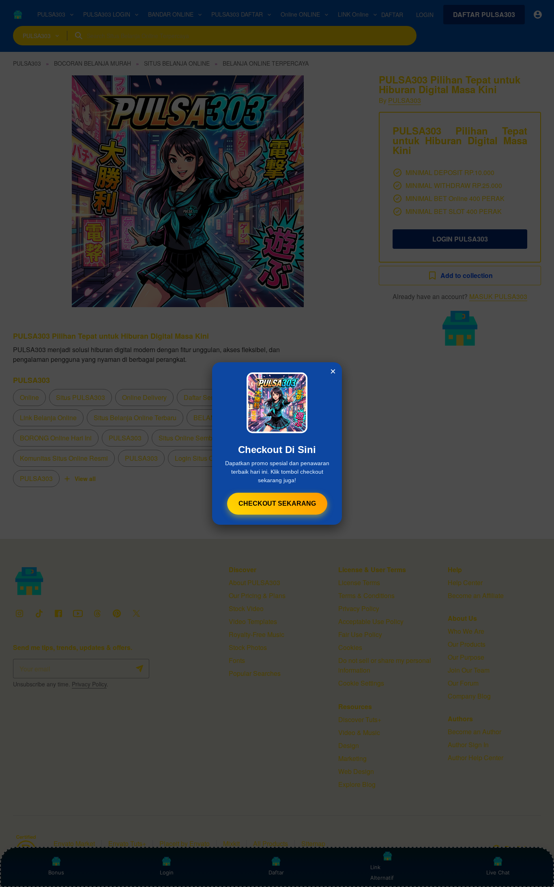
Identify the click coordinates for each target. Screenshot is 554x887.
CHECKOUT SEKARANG (277, 503)
